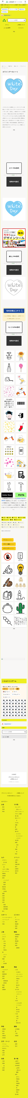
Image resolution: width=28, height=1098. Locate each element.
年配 (4, 945)
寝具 (4, 884)
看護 (3, 985)
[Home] (4, 20)
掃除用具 (5, 906)
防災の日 (18, 1022)
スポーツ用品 (5, 869)
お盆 (17, 1016)
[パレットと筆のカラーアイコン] (7, 582)
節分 (17, 987)
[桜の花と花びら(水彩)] (9, 462)
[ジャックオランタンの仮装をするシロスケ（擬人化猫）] (21, 355)
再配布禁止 (22, 9)
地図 (16, 825)
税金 (3, 811)
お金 (2, 804)
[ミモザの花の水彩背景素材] (9, 427)
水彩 (17, 844)
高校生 (5, 950)
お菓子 (10, 522)
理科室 (4, 1035)
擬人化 (16, 831)
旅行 (16, 866)
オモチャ (4, 860)
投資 (3, 809)
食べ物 (16, 1058)
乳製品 (17, 1079)
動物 (15, 932)
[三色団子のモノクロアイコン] (7, 621)
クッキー (5, 524)
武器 (3, 898)
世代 (3, 939)
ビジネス (17, 915)
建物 (15, 1026)
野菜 (17, 1092)
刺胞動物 (17, 934)
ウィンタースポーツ (7, 917)
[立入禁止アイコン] (7, 557)
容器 (4, 904)
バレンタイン (19, 974)
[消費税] (20, 582)
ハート (10, 524)
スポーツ (4, 915)
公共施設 (17, 1029)
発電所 (16, 1035)
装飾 (16, 849)
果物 (17, 1081)
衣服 (3, 900)
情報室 (4, 1029)
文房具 (5, 891)
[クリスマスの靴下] (21, 427)
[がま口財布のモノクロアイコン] (7, 608)
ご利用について (14, 779)
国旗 (3, 1050)
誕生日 (16, 871)
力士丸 (16, 822)
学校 (2, 1026)
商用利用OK (5, 9)
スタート (5, 688)
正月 (17, 983)
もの (2, 857)
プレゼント (16, 524)
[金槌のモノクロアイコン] (21, 486)
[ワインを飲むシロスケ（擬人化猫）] (9, 474)
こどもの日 (19, 1003)
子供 (4, 943)
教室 (3, 1031)
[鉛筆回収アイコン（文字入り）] (9, 355)
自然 (2, 1058)
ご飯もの (18, 1070)
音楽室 (4, 1037)
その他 (9, 517)
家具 (3, 877)
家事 (16, 1044)
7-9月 (16, 1013)
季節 (12, 519)
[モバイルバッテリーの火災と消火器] (21, 391)
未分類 (16, 840)
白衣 (4, 956)
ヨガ (3, 921)
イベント (17, 857)
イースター (19, 1005)
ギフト (4, 864)
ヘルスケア (5, 969)
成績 (17, 688)
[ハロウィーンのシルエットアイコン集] (9, 403)
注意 (3, 1052)
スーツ (5, 954)
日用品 (4, 889)
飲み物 (16, 1094)
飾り (3, 911)
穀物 (17, 1085)
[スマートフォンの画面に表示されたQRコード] (21, 450)
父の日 (17, 1011)
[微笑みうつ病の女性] (9, 415)
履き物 (4, 886)
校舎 (3, 1033)
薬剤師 (4, 989)
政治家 (5, 963)
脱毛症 (5, 983)
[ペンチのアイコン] (9, 367)
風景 (3, 1070)
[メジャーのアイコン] (9, 379)
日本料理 (17, 1065)
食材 (16, 1074)
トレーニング (5, 919)
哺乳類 (16, 936)
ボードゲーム (5, 871)
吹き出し (4, 1048)
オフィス (17, 919)
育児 (16, 1046)
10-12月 (17, 989)
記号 (3, 1055)
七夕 (17, 1018)
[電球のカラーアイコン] (20, 569)
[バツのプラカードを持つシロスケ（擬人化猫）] (21, 379)
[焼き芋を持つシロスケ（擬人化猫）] (21, 439)
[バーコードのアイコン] (21, 403)
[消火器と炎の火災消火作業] (9, 439)
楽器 (3, 895)
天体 (3, 1061)
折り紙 (5, 862)
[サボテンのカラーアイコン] (20, 608)
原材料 (4, 875)
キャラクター (19, 836)
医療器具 (4, 974)
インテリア (6, 880)
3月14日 (5, 522)
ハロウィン (19, 994)
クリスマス (19, 992)
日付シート (19, 809)
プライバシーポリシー (14, 776)
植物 (3, 1063)
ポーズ (4, 936)
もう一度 (12, 688)
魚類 (16, 943)
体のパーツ (18, 818)
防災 (16, 853)
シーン (4, 934)
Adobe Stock (21, 498)
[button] (24, 20)
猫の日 (17, 985)
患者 (3, 976)
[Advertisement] (14, 47)
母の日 (17, 1009)
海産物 (17, 1083)
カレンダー (18, 807)
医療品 (4, 873)
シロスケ (18, 838)
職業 (16, 921)
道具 (3, 902)
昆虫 (16, 939)
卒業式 (17, 978)
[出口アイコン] (21, 415)
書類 (3, 893)
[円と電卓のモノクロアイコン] (21, 474)
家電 (4, 882)
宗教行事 (17, 864)
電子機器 (5, 909)
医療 (2, 967)
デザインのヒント (19, 811)
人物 (2, 932)
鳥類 (16, 945)
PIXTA (3, 500)
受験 (16, 862)
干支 (17, 980)
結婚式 (16, 868)
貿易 (16, 926)
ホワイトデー (6, 519)
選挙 (16, 873)
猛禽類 (17, 947)
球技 (3, 924)
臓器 (3, 987)
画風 (16, 842)
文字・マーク (18, 519)
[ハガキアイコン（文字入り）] (20, 557)
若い (4, 947)
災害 (3, 1068)
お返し (15, 522)
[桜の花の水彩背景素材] (9, 391)
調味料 (17, 1090)
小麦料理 (17, 1063)
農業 (16, 928)
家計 (3, 807)
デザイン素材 (22, 517)
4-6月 (16, 1000)
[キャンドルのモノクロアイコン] (20, 595)
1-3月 (4, 517)
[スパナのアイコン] (9, 486)
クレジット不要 (13, 9)
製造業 (16, 924)
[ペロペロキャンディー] (21, 367)
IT (15, 917)
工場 (16, 1033)
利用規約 (13, 263)
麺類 (17, 1072)
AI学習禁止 (4, 12)
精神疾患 (5, 980)
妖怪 (16, 829)
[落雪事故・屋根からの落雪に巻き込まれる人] (21, 462)
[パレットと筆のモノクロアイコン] (7, 569)
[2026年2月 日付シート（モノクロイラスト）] (20, 621)
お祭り (16, 860)
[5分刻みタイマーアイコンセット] (9, 450)
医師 (3, 971)
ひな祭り (18, 972)
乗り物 (16, 816)
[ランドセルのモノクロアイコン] (7, 595)
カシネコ (18, 833)
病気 (3, 978)
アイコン (15, 517)
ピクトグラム (5, 1046)
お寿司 (17, 1068)
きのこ (17, 1076)
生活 (15, 1041)
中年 (4, 941)
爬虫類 (16, 941)
